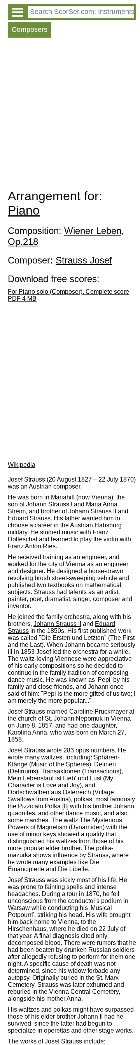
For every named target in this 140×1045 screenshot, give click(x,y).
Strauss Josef (84, 260)
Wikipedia (21, 464)
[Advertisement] (70, 115)
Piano (24, 210)
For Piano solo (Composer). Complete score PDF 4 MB (68, 295)
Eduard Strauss (29, 518)
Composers (29, 29)
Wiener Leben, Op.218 (66, 236)
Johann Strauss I (49, 504)
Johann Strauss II (92, 511)
